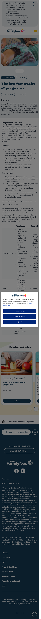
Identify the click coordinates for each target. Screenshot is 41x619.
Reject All (20, 322)
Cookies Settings (20, 311)
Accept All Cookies (19, 316)
